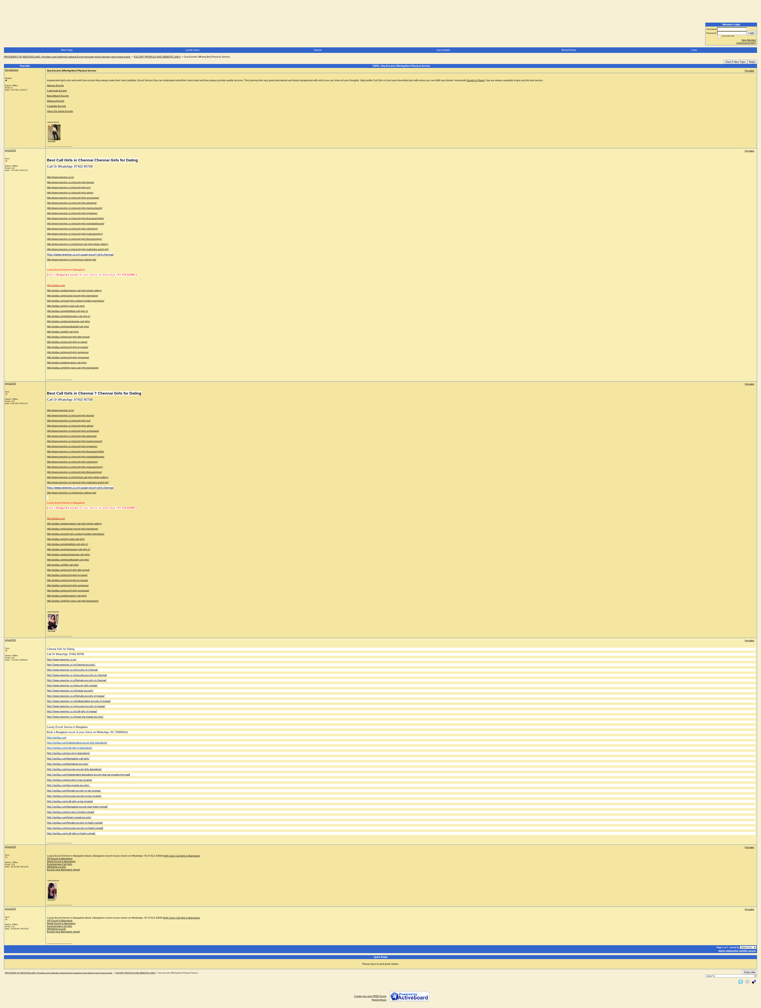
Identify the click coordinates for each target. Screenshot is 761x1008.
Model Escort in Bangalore (61, 861)
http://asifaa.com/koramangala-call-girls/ (68, 321)
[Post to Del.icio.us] (754, 981)
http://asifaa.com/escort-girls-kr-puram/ (67, 347)
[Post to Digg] (747, 981)
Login (751, 32)
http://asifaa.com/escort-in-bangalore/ (68, 753)
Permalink (749, 71)
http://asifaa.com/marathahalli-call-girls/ (68, 326)
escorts (752, 951)
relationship (732, 951)
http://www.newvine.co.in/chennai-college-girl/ (71, 259)
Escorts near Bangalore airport (63, 869)
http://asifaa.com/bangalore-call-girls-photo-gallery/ (74, 290)
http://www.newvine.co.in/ (60, 177)
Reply (752, 61)
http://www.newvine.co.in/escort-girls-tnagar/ (70, 182)
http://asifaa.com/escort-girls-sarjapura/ (68, 352)
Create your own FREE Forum (370, 996)
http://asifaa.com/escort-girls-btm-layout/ (68, 337)
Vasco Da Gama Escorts (60, 111)
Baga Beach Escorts (58, 95)
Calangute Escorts (57, 90)
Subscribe (749, 972)
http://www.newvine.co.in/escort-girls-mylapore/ (72, 213)
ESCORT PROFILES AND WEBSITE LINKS (157, 56)
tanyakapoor (11, 70)
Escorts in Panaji (476, 80)
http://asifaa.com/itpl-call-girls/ (63, 331)
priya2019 (10, 150)
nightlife (743, 951)
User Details (443, 50)
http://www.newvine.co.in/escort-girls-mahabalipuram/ (75, 223)
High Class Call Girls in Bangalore (181, 855)
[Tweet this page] (740, 981)
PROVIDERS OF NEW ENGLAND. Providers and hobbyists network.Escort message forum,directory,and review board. (67, 56)
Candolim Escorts (56, 106)
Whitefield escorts (56, 867)
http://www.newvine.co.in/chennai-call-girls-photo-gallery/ (77, 244)
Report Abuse (379, 999)
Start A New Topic (735, 61)
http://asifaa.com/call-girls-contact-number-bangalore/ (75, 300)
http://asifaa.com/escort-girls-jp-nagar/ (67, 342)
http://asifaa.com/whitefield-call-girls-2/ (67, 311)
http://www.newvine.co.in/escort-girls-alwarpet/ (72, 203)
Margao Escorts (55, 85)
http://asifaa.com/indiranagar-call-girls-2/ (68, 316)
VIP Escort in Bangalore (60, 858)
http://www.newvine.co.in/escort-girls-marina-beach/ (74, 208)
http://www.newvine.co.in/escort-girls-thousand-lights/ (75, 218)
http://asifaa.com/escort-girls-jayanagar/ (68, 357)
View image (51, 141)
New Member (749, 40)
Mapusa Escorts (55, 101)
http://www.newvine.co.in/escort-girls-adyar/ (70, 192)
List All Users (192, 50)
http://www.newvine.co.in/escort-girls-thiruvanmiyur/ (74, 239)
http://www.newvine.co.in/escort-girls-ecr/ (69, 187)
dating (721, 951)
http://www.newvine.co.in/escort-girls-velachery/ (72, 228)
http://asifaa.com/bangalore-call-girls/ (67, 362)
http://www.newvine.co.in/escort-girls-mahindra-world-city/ (78, 249)
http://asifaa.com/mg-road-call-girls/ (66, 306)
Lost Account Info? (746, 43)
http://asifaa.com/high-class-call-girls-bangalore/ (72, 367)
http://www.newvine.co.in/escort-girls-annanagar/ (73, 197)
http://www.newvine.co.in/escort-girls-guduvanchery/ (75, 234)
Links (694, 50)
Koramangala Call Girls (59, 864)
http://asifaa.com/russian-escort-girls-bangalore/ (72, 295)
